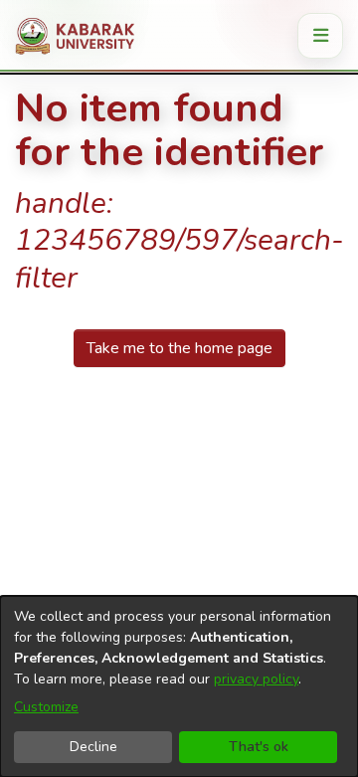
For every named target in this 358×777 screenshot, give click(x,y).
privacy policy (256, 679)
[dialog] (179, 686)
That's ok (258, 746)
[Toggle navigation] (320, 36)
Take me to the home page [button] (179, 348)
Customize (46, 706)
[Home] (82, 36)
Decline (93, 746)
